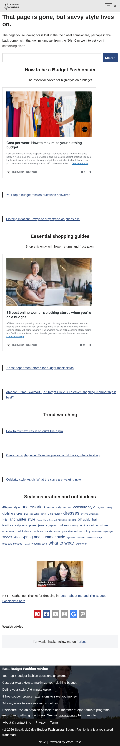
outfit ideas (24, 531)
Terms (54, 722)
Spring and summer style (43, 537)
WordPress (73, 742)
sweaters (81, 537)
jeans (32, 525)
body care (60, 507)
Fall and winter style (18, 519)
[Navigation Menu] (108, 6)
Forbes (81, 641)
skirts (17, 537)
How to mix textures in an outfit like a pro (34, 431)
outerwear (8, 531)
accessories (33, 506)
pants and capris (42, 531)
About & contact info (17, 722)
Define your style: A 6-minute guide (26, 689)
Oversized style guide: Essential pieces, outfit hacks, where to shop (53, 455)
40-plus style (11, 507)
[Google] (73, 614)
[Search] (115, 6)
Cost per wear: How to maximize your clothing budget (39, 682)
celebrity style (84, 507)
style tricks (71, 538)
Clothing (109, 508)
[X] (55, 614)
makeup (75, 526)
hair (95, 519)
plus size (67, 531)
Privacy (40, 722)
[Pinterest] (37, 614)
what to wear (61, 542)
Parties (57, 531)
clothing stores (12, 513)
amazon (50, 507)
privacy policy (68, 715)
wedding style (39, 543)
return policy (82, 531)
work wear (81, 543)
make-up (64, 525)
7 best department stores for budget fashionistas (40, 368)
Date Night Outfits (31, 514)
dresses (71, 513)
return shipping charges (102, 531)
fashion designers (67, 520)
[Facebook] (46, 614)
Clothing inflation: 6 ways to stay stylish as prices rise (43, 219)
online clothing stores (94, 525)
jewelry (42, 525)
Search (110, 57)
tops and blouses (12, 543)
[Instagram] (64, 614)
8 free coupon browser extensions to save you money (39, 696)
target (100, 537)
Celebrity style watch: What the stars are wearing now (43, 479)
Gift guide (84, 519)
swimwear (91, 538)
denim (43, 514)
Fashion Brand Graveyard (47, 520)
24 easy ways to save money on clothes (30, 703)
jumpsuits (52, 526)
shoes (7, 537)
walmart (27, 544)
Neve (42, 742)
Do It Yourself (55, 513)
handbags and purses (14, 525)
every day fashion (90, 514)
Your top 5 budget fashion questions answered (38, 195)
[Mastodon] (82, 614)
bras (70, 508)
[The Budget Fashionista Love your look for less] (12, 6)
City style (100, 508)
